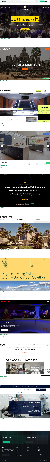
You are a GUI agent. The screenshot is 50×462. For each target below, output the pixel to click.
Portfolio (30, 1)
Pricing (33, 1)
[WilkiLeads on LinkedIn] (9, 455)
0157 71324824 (40, 454)
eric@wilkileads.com (40, 453)
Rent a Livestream (5, 38)
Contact (28, 454)
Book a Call (42, 1)
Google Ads (17, 454)
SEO (16, 449)
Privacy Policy (44, 460)
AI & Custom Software (19, 455)
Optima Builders (4, 165)
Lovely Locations (4, 249)
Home (23, 1)
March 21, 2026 (2, 83)
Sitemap (47, 460)
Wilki (4, 1)
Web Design (18, 451)
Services (26, 1)
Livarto (2, 207)
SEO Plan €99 (37, 1)
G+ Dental (2, 418)
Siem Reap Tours (4, 81)
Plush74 (2, 123)
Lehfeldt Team (4, 334)
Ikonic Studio (3, 376)
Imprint (40, 460)
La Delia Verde (4, 292)
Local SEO (17, 450)
